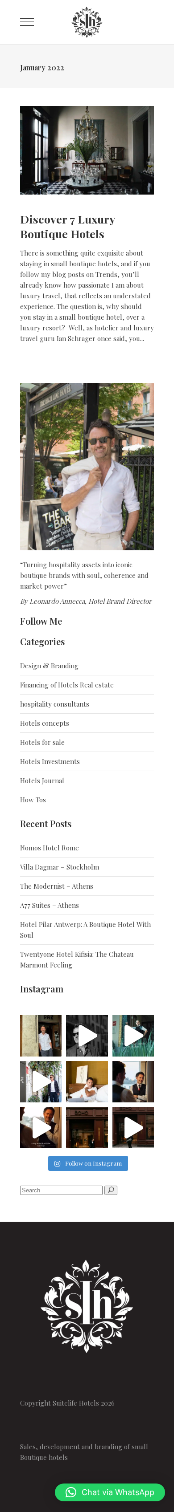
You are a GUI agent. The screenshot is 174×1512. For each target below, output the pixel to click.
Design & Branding (49, 665)
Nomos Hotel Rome (49, 847)
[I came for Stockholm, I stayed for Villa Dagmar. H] (133, 1036)
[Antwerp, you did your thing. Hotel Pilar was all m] (41, 1127)
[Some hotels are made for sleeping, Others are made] (87, 1081)
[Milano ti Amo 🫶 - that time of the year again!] (87, 1036)
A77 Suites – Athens (49, 905)
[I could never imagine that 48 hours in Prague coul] (87, 1127)
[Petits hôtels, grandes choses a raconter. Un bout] (41, 1081)
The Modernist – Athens (56, 886)
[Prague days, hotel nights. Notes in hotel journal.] (133, 1127)
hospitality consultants (54, 703)
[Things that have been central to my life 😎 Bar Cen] (41, 1036)
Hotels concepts (44, 723)
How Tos (33, 799)
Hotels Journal (42, 780)
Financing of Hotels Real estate (67, 684)
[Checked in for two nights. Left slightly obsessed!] (133, 1081)
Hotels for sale (42, 742)
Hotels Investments (50, 761)
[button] (110, 1492)
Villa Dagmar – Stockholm (59, 866)
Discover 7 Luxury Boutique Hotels (67, 226)
